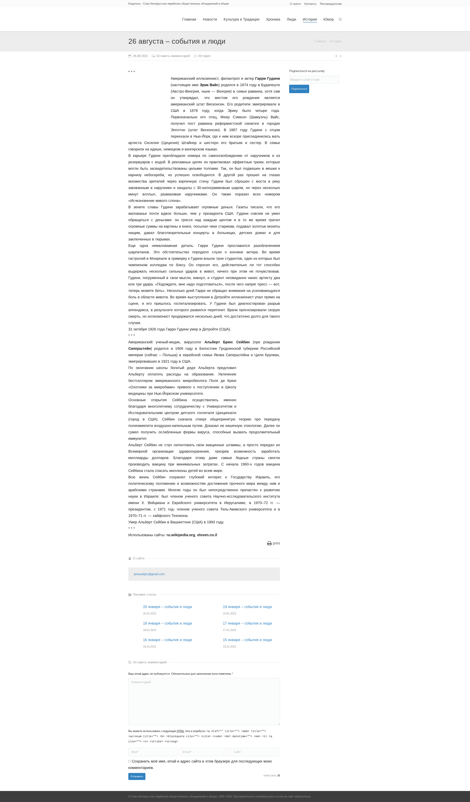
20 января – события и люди (167, 607)
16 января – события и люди (167, 640)
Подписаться (299, 88)
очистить (270, 775)
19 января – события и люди (247, 607)
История (336, 41)
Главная (320, 41)
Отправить (137, 776)
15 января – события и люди (247, 640)
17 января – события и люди (247, 623)
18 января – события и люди (167, 623)
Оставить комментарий (173, 56)
